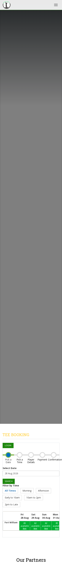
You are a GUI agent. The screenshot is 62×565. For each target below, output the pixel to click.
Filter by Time (11, 485)
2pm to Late (11, 504)
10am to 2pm (33, 497)
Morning (26, 490)
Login (8, 445)
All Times (10, 490)
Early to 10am (12, 497)
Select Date (10, 468)
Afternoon (43, 490)
